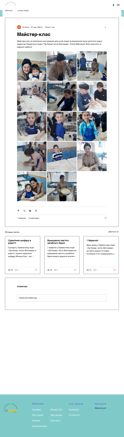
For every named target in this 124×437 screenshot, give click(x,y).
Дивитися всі (113, 232)
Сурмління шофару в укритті (19, 241)
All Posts (9, 11)
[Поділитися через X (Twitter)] (24, 210)
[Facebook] (113, 5)
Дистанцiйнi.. (58, 415)
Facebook (74, 409)
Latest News (23, 11)
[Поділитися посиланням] (36, 210)
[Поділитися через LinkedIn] (30, 210)
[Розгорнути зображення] (31, 66)
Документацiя (39, 426)
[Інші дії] (105, 27)
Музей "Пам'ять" (59, 409)
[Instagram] (118, 5)
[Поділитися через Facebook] (18, 210)
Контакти (56, 420)
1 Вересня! (92, 240)
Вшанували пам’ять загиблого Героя (58, 241)
